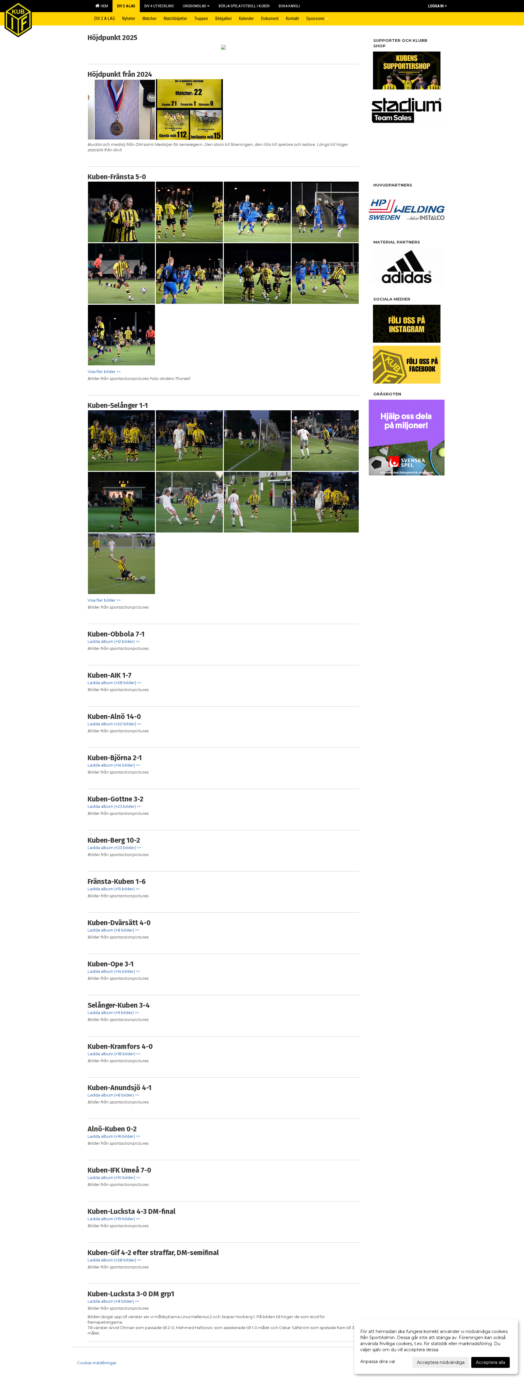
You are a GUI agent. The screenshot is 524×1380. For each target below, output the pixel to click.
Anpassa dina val (377, 1361)
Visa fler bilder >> (104, 371)
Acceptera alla (490, 1362)
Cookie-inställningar (96, 1362)
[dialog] (436, 1346)
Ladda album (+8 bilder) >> (113, 930)
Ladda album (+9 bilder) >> (113, 1012)
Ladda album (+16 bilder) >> (114, 1136)
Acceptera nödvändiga (441, 1362)
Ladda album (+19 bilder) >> (114, 1218)
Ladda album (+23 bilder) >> (114, 806)
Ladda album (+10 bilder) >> (114, 1177)
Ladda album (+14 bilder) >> (114, 765)
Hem (103, 6)
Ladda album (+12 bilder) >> (114, 641)
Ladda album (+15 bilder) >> (114, 888)
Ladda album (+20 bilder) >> (114, 723)
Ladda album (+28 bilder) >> (114, 682)
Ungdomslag (194, 6)
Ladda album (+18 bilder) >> (114, 1053)
